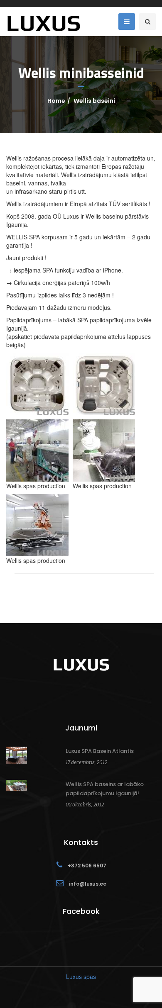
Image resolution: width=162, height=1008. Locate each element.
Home (56, 101)
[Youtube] (81, 695)
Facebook (81, 911)
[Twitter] (89, 695)
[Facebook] (73, 695)
